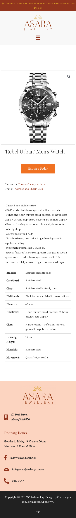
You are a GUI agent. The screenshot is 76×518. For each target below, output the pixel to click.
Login (38, 511)
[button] (38, 168)
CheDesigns (64, 497)
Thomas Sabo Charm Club (28, 189)
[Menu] (38, 37)
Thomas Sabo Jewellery (31, 184)
